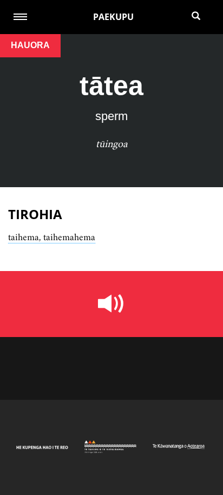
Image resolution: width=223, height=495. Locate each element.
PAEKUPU (113, 17)
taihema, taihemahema (51, 237)
